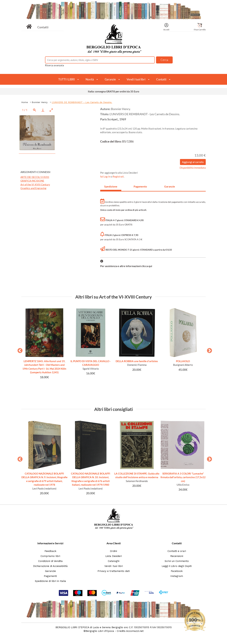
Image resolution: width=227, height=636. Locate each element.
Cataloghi (113, 561)
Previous (18, 349)
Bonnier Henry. (40, 102)
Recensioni (176, 556)
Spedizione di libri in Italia (50, 581)
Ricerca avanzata (54, 65)
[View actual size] (34, 110)
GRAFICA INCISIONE (32, 180)
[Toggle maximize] (51, 110)
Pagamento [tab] (140, 186)
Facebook (177, 571)
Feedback (50, 551)
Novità (90, 79)
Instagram (176, 576)
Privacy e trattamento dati (114, 571)
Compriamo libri (50, 556)
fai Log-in (105, 176)
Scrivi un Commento (177, 561)
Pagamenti (50, 576)
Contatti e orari (177, 551)
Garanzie (110, 79)
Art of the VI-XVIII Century (35, 184)
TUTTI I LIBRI (66, 79)
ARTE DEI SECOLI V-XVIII (34, 176)
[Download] (43, 110)
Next (208, 349)
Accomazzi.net (135, 631)
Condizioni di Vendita (50, 561)
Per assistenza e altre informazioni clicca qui (126, 266)
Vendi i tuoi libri (136, 79)
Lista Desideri (113, 556)
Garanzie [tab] (169, 186)
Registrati (118, 176)
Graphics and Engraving (33, 188)
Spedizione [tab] (110, 186)
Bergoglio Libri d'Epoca (100, 631)
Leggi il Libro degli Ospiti (177, 566)
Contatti (43, 27)
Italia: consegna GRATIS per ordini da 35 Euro (113, 91)
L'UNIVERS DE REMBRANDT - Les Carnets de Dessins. (82, 102)
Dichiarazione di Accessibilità (50, 566)
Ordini (113, 551)
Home (24, 102)
